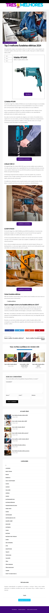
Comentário (9, 381)
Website (33, 395)
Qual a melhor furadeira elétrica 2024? (19, 421)
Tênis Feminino (9, 564)
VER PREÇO (28, 94)
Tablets (7, 552)
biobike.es (8, 477)
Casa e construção (10, 42)
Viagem (7, 570)
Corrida (8, 493)
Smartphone (9, 549)
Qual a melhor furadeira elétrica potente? (20, 433)
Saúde (7, 539)
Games (7, 511)
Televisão (8, 558)
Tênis (7, 561)
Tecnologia (8, 555)
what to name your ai (11, 573)
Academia (8, 468)
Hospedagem (9, 514)
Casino (7, 483)
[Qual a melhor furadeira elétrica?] (10, 357)
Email (20, 395)
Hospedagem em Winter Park (24, 600)
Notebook (8, 527)
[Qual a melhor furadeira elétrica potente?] (38, 357)
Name (8, 395)
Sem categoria (9, 542)
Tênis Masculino (10, 567)
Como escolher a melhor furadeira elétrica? (20, 439)
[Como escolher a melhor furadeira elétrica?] (24, 357)
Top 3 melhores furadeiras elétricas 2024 (20, 415)
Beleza (7, 474)
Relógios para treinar (11, 536)
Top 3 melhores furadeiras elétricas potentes (20, 451)
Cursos (7, 496)
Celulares (8, 490)
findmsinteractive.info (11, 505)
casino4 (7, 487)
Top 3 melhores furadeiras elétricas (19, 445)
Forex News (8, 508)
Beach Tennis (9, 471)
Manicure (8, 524)
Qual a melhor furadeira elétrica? (10, 364)
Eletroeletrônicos (10, 502)
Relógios (8, 533)
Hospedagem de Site (10, 517)
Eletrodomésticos (10, 499)
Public (7, 530)
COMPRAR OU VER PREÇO (24, 159)
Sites (7, 545)
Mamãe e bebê (9, 521)
